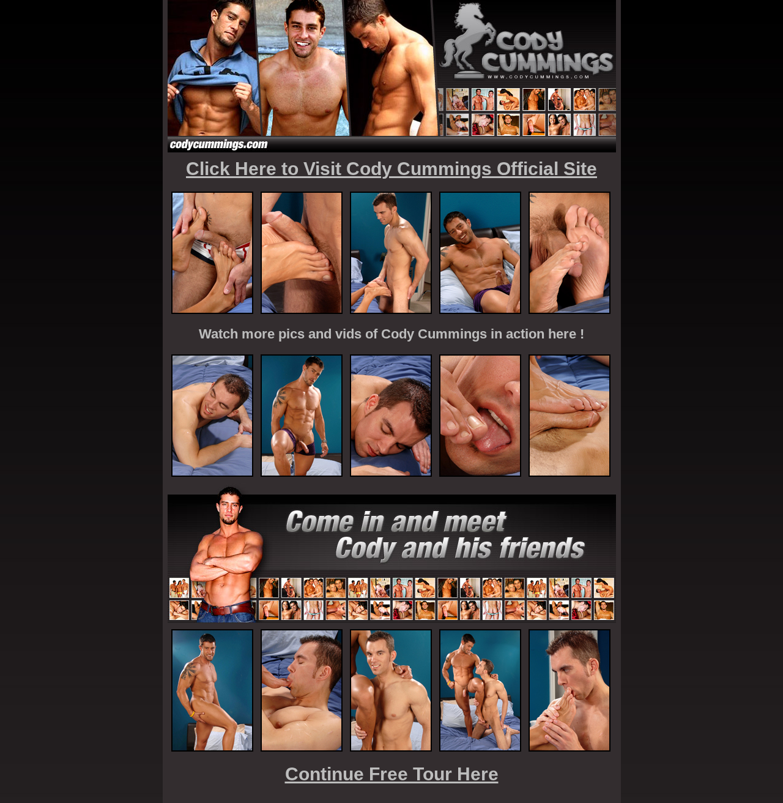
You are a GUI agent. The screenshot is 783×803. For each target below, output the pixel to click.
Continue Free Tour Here (392, 774)
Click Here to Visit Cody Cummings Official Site (391, 169)
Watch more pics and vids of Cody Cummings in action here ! (391, 334)
